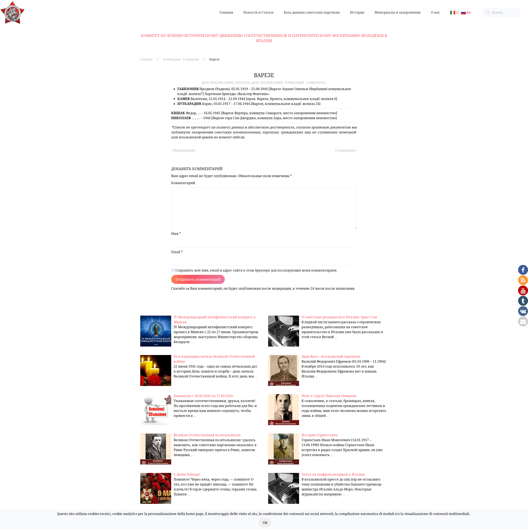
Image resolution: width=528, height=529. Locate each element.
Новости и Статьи (258, 12)
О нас (435, 12)
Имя (176, 233)
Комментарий (183, 183)
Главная (226, 12)
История (357, 12)
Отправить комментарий (198, 279)
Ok (265, 522)
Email (177, 252)
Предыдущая (184, 150)
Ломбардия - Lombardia (181, 59)
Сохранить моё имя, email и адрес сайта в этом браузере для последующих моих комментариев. (255, 270)
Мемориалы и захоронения (398, 12)
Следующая (345, 150)
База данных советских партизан (312, 12)
